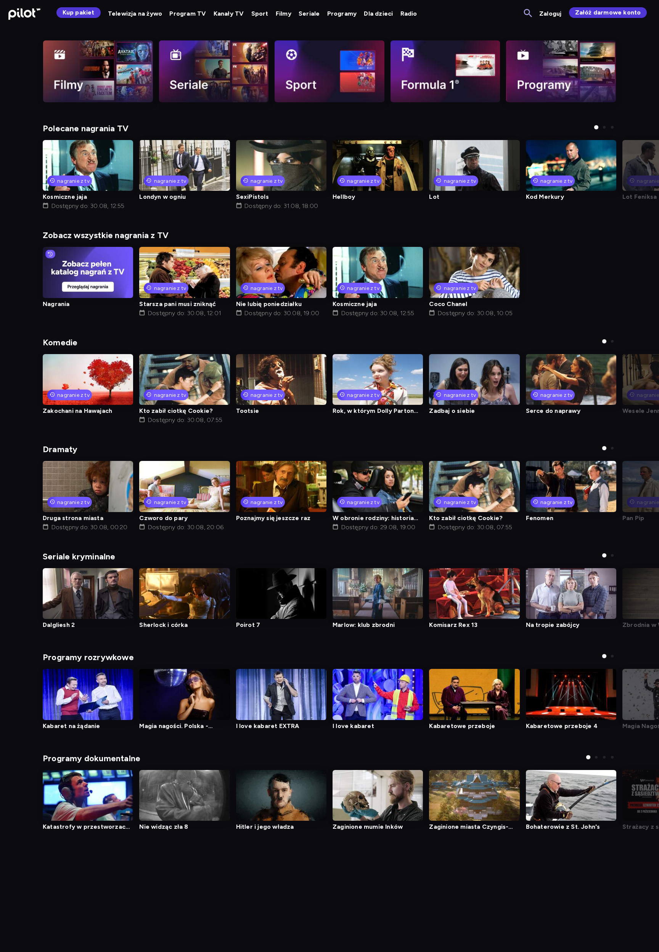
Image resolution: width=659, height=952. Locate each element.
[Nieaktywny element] (98, 71)
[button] (596, 127)
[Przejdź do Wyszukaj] (528, 13)
